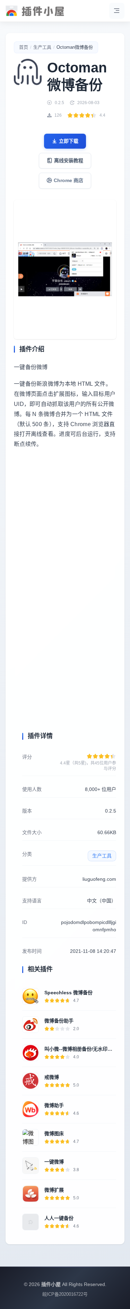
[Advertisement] (65, 535)
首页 (23, 47)
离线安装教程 (68, 160)
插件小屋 (51, 1284)
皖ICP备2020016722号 (65, 1294)
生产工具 (42, 47)
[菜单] (116, 11)
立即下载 (68, 141)
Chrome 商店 (68, 180)
